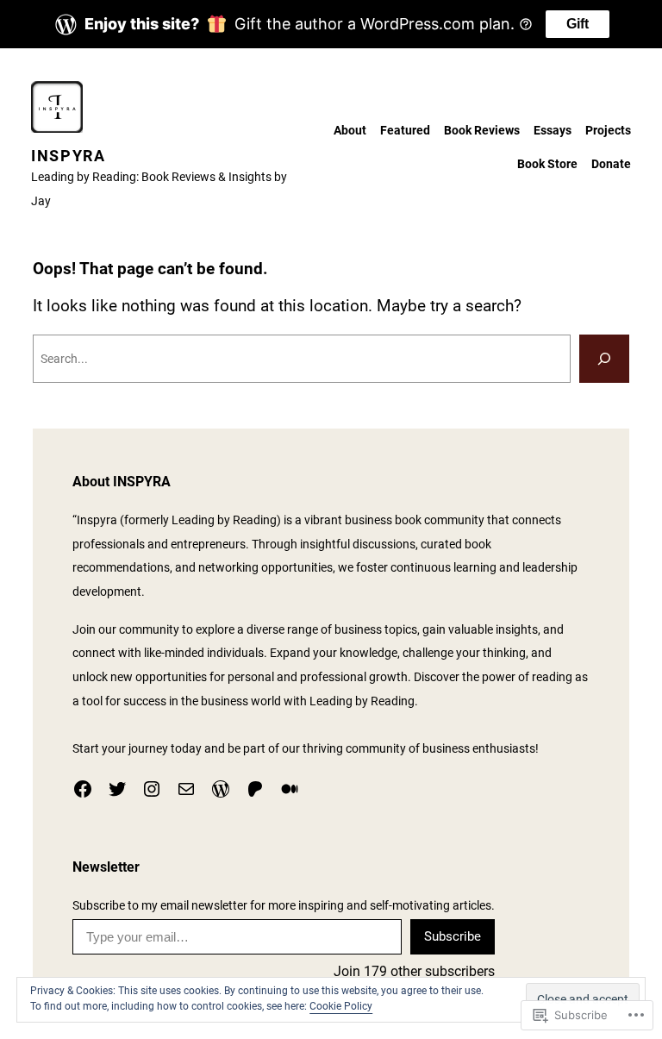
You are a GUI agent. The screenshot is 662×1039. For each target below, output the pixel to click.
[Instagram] (151, 789)
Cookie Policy (340, 1006)
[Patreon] (255, 789)
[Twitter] (117, 789)
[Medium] (289, 789)
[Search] (604, 359)
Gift (577, 23)
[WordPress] (220, 789)
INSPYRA (68, 156)
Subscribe (452, 936)
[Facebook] (82, 789)
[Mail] (186, 789)
